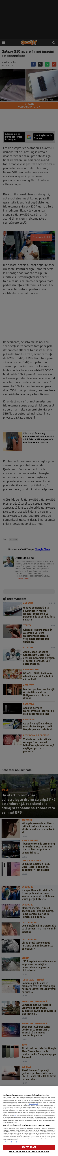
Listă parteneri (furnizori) (10, 1142)
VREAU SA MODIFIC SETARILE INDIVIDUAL (29, 1152)
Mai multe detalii (33, 1104)
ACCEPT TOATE (29, 1147)
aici (15, 1115)
